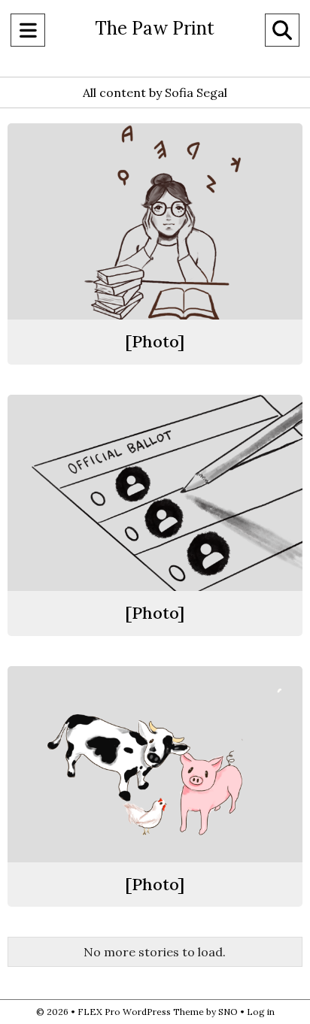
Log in (261, 1011)
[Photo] (154, 341)
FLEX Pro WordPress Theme (141, 1011)
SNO (228, 1011)
